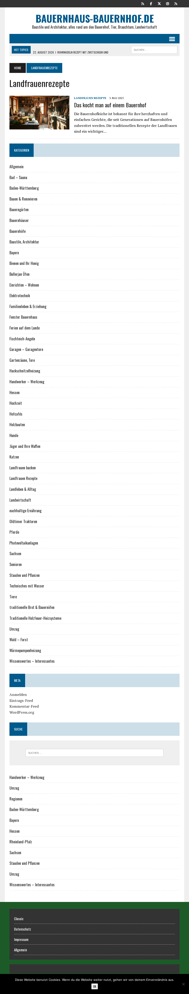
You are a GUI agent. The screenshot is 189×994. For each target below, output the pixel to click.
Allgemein (16, 166)
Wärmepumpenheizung (25, 650)
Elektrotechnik (19, 295)
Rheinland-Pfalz (20, 841)
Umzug (14, 629)
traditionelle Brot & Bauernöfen (31, 607)
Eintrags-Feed (21, 700)
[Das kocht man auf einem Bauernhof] (39, 126)
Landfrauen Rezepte (90, 98)
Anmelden (18, 694)
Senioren (15, 564)
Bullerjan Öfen (19, 274)
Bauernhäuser (19, 220)
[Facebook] (151, 3)
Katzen (14, 457)
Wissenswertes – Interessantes (32, 661)
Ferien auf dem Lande (24, 328)
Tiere (13, 596)
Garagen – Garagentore (26, 349)
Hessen (14, 392)
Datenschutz (22, 928)
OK (94, 986)
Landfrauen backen (22, 467)
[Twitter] (159, 3)
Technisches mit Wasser (26, 586)
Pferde (14, 532)
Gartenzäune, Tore (22, 360)
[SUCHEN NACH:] (154, 49)
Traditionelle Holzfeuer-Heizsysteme (35, 618)
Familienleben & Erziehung (27, 306)
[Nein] (183, 984)
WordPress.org (21, 712)
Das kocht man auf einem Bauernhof (110, 105)
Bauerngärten (19, 209)
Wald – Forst (18, 639)
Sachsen (15, 553)
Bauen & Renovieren (23, 199)
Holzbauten (17, 424)
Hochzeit (15, 403)
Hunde (13, 435)
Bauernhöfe (17, 231)
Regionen (15, 799)
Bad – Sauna (18, 177)
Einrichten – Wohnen (24, 285)
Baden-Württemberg (24, 188)
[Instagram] (167, 3)
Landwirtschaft (20, 500)
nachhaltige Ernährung (25, 510)
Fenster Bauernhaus (23, 317)
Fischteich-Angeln (22, 338)
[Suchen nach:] (94, 753)
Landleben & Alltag (22, 489)
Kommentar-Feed (24, 706)
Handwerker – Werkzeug (26, 381)
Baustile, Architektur (24, 242)
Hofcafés (15, 414)
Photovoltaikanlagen (23, 543)
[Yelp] (142, 3)
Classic (19, 918)
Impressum (21, 939)
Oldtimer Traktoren (23, 521)
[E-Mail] (176, 3)
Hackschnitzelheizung (24, 371)
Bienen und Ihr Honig (24, 263)
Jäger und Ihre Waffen (24, 446)
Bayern (14, 252)
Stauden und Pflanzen (24, 575)
